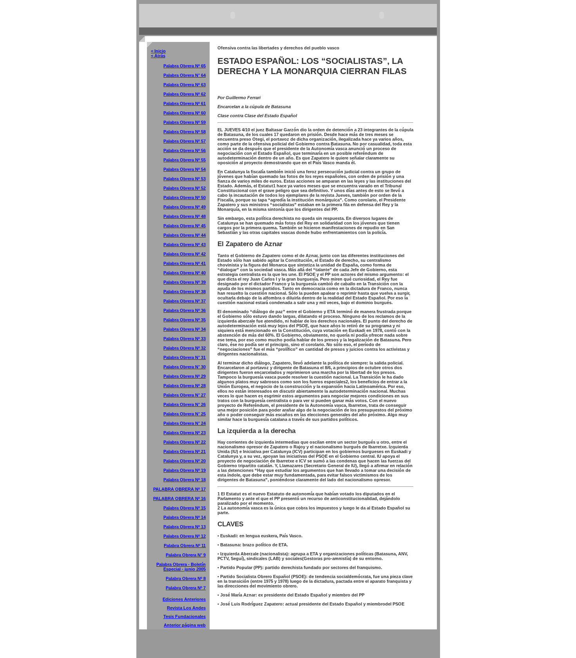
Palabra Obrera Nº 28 (184, 385)
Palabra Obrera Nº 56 (184, 150)
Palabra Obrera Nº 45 (184, 225)
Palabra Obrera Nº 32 (184, 348)
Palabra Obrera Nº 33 (184, 338)
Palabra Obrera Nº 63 (184, 84)
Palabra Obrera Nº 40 (184, 272)
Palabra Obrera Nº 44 (184, 235)
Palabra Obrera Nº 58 (184, 131)
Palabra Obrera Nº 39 (184, 282)
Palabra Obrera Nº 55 (184, 160)
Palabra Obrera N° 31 (184, 357)
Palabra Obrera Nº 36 (184, 310)
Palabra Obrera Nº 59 (184, 122)
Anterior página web (185, 625)
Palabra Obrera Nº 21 (184, 451)
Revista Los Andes (186, 607)
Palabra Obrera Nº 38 (184, 291)
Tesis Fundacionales (184, 616)
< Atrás (158, 55)
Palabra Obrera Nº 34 (184, 329)
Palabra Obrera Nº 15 (184, 508)
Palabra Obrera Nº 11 (185, 545)
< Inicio (158, 51)
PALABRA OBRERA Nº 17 (179, 489)
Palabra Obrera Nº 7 (186, 587)
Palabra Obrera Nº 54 (184, 169)
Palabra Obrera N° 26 (184, 404)
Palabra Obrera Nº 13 (184, 526)
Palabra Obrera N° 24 (184, 423)
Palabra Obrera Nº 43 (184, 244)
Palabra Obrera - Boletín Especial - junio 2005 (181, 566)
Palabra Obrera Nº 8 (186, 578)
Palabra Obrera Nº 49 (184, 207)
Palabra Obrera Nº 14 (184, 517)
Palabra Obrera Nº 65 (184, 65)
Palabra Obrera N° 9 (186, 555)
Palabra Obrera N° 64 (184, 75)
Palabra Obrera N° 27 (184, 395)
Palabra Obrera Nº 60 (184, 113)
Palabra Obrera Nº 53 (184, 178)
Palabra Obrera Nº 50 (184, 197)
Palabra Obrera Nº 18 (184, 479)
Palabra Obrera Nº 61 (184, 103)
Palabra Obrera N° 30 (184, 366)
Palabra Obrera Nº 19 (184, 470)
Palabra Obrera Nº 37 (184, 301)
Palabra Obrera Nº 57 (184, 141)
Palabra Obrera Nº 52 (184, 188)
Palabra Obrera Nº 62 (184, 94)
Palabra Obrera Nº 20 (184, 461)
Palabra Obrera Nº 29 (184, 376)
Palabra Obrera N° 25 (184, 413)
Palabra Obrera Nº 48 (184, 216)
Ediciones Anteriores (184, 599)
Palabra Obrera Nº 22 (184, 442)
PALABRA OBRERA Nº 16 (179, 498)
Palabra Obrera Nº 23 (184, 432)
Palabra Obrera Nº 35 (184, 319)
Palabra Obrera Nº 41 (184, 263)
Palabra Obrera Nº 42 (184, 254)
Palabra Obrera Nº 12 (184, 536)
